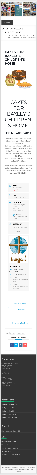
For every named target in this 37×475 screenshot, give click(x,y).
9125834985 (22, 275)
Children (17, 231)
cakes (12, 333)
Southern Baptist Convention (10, 454)
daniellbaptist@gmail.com (20, 281)
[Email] (25, 345)
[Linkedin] (20, 345)
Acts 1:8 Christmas (20, 227)
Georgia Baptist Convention (10, 448)
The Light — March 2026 (9, 417)
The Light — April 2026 (8, 414)
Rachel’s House (6, 451)
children (20, 333)
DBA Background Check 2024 (10, 431)
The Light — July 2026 (8, 408)
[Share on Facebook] (12, 345)
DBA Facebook (6, 445)
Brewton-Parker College (8, 441)
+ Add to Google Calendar (19, 303)
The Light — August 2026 (9, 404)
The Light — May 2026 (8, 411)
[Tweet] (16, 345)
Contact (18, 471)
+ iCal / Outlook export (19, 309)
